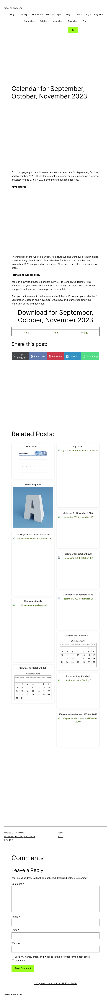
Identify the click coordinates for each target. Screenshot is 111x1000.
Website (16, 943)
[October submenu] (48, 21)
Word (26, 332)
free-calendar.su (13, 8)
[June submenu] (81, 14)
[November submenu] (63, 21)
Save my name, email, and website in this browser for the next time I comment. (52, 958)
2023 (60, 836)
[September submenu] (35, 21)
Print (55, 332)
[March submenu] (53, 14)
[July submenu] (90, 14)
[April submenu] (62, 14)
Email (15, 929)
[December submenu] (78, 21)
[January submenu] (28, 14)
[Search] (73, 30)
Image (84, 332)
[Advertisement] (55, 57)
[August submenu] (102, 14)
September (29, 836)
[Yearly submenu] (15, 14)
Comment (18, 883)
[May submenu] (71, 14)
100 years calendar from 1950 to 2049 (55, 983)
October (19, 836)
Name (16, 916)
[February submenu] (42, 14)
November (9, 836)
